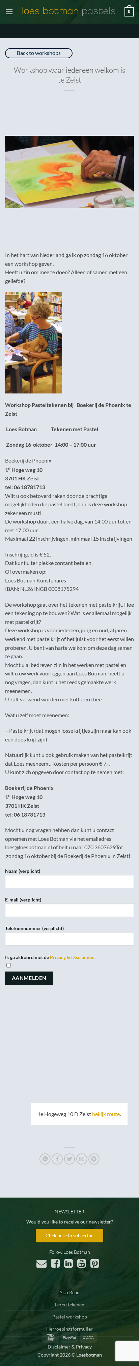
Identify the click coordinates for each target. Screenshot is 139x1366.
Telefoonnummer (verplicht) (34, 928)
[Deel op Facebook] (57, 1159)
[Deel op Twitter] (69, 1159)
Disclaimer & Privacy (70, 1346)
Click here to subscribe (69, 1235)
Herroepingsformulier (69, 1329)
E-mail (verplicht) (23, 899)
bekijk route (106, 1114)
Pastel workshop (69, 1317)
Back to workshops (39, 53)
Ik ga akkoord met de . (49, 957)
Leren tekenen (69, 1304)
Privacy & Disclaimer (71, 957)
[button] (9, 11)
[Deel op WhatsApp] (45, 1159)
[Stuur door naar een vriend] (81, 1159)
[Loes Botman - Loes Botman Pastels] (68, 12)
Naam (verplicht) (22, 871)
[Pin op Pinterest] (94, 1159)
